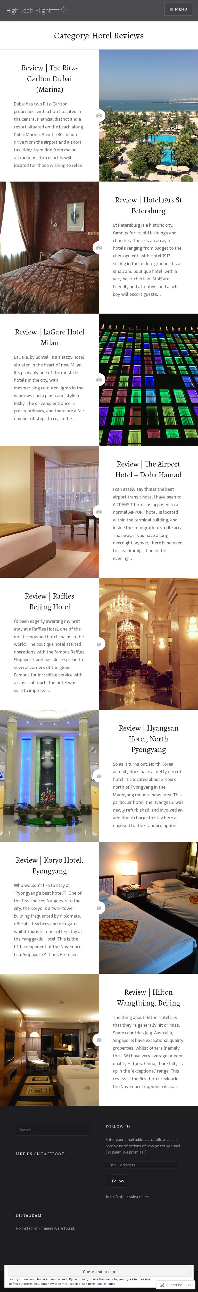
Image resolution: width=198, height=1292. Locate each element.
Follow (118, 1181)
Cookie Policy (105, 1283)
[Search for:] (53, 1129)
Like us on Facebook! (41, 1154)
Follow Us (118, 1127)
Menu (181, 9)
